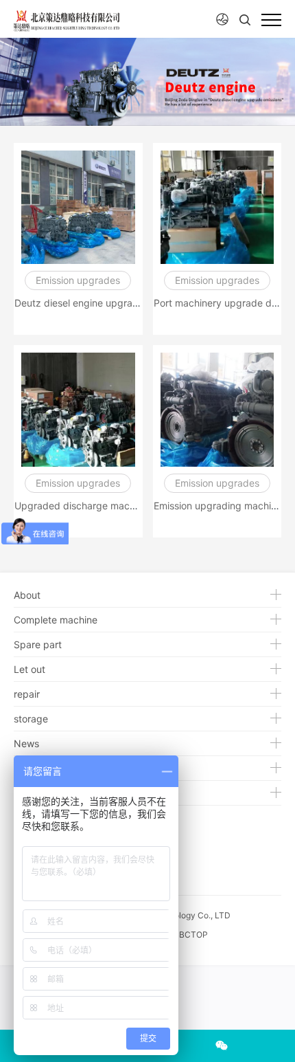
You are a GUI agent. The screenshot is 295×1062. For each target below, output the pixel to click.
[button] (222, 19)
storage (31, 718)
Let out (29, 669)
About (27, 595)
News (26, 743)
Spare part (38, 644)
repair (27, 694)
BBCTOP (191, 934)
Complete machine (55, 620)
